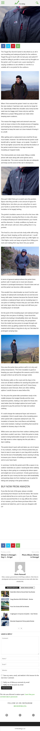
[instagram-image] (6, 715)
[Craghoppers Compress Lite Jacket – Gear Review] (5, 619)
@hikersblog (20, 706)
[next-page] (21, 628)
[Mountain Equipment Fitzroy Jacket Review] (5, 623)
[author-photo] (20, 567)
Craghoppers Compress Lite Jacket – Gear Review (24, 614)
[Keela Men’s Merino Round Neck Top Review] (5, 594)
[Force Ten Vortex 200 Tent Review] (5, 608)
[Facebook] (3, 46)
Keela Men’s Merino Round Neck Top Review (22, 592)
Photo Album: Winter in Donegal (30, 556)
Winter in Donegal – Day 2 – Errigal (9, 556)
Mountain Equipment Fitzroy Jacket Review (22, 621)
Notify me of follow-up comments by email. (16, 682)
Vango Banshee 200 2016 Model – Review (21, 599)
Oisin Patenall (20, 574)
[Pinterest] (13, 46)
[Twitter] (8, 46)
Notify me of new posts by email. (13, 685)
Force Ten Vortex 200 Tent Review (19, 606)
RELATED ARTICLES (12, 587)
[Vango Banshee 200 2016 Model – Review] (5, 604)
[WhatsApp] (18, 46)
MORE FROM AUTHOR (27, 587)
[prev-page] (19, 628)
